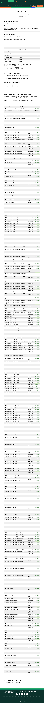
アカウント (28, 1)
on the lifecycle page (29, 100)
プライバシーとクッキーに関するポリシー (28, 701)
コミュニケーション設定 (26, 691)
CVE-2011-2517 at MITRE (9, 23)
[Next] (25, 16)
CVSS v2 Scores (7, 43)
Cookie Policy (37, 701)
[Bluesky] (27, 694)
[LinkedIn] (24, 694)
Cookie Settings (19, 701)
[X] (22, 694)
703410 (14, 68)
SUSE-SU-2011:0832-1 (10, 76)
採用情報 (5, 691)
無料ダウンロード (40, 5)
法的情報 (9, 691)
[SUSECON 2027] (11, 1)
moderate (20, 39)
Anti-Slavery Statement (15, 691)
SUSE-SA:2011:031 (9, 75)
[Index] (22, 16)
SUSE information (9, 34)
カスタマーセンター (20, 1)
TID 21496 (17, 67)
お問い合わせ (34, 5)
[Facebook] (19, 694)
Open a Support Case (23, 698)
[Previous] (19, 16)
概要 (20, 691)
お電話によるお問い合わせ (8, 692)
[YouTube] (17, 694)
